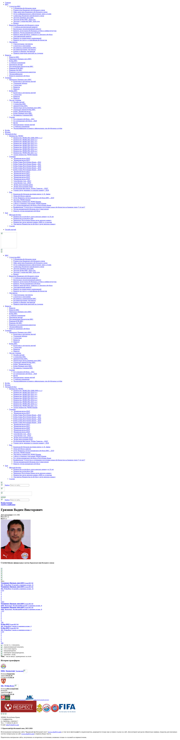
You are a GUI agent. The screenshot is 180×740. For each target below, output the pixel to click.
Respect (16, 23)
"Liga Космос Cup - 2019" (22, 183)
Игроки (7, 132)
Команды (16, 87)
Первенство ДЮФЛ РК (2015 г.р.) (25, 149)
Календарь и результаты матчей (24, 81)
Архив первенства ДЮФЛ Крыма (25, 155)
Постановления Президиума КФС (21, 66)
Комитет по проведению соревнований (27, 38)
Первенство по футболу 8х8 (23, 218)
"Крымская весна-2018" (21, 179)
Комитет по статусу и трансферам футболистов (30, 40)
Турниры (8, 78)
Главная (8, 2)
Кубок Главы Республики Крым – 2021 (27, 164)
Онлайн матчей (18, 102)
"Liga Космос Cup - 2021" (22, 181)
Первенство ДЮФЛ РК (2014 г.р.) (25, 147)
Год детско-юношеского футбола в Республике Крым (32, 205)
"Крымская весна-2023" (21, 160)
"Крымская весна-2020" (21, 175)
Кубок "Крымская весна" (22, 111)
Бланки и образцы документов (24, 51)
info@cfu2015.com (12, 725)
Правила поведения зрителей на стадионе (28, 53)
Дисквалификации (15, 74)
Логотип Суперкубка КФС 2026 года (26, 21)
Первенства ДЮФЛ (16, 136)
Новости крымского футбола (19, 76)
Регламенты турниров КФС (23, 115)
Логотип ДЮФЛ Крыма (21, 200)
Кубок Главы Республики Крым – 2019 (27, 168)
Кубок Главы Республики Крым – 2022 (27, 162)
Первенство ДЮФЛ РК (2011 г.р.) (25, 141)
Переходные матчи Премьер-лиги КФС (27, 108)
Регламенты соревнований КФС (24, 47)
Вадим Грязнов (6, 503)
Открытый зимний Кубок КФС (24, 109)
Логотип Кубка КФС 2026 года (24, 19)
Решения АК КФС (15, 70)
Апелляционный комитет (22, 36)
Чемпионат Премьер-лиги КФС (20, 59)
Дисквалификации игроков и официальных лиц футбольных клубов (37, 128)
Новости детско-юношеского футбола (26, 211)
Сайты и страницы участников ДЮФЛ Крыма (29, 203)
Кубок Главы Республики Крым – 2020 (27, 166)
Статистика (17, 85)
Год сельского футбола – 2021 (23, 119)
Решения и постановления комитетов (22, 72)
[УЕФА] (55, 712)
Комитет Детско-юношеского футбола (26, 32)
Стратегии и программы (22, 46)
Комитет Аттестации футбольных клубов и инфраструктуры (34, 31)
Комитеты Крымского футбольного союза (24, 25)
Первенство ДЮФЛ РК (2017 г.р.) (25, 153)
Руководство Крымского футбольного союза (29, 10)
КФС (7, 4)
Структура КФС (15, 6)
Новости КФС (14, 57)
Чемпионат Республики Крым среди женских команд (32, 220)
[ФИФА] (67, 712)
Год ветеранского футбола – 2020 (25, 121)
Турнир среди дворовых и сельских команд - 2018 (31, 190)
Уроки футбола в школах (22, 196)
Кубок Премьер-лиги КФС (22, 113)
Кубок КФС (13, 61)
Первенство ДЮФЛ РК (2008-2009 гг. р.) (27, 138)
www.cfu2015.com (54, 732)
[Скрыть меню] (1, 497)
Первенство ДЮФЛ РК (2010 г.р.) (25, 139)
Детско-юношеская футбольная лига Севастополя (31, 209)
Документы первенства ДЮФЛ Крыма (27, 201)
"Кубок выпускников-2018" (23, 186)
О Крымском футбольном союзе (24, 8)
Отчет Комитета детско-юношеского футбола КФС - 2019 (33, 198)
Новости (8, 55)
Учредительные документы (23, 44)
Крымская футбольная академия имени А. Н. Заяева (31, 194)
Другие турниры (15, 100)
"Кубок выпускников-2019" (23, 185)
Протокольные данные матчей (24, 124)
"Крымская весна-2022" (21, 171)
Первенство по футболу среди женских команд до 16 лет (33, 216)
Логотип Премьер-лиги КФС (23, 17)
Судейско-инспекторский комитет (25, 27)
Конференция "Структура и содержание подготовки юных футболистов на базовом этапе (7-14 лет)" (49, 207)
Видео (15, 123)
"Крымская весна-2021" (21, 173)
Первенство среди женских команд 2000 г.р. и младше (32, 222)
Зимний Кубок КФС (20, 106)
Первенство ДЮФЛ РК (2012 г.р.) (25, 143)
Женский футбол (15, 215)
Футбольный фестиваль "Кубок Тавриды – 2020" (30, 188)
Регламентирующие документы (24, 49)
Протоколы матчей (16, 64)
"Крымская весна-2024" (21, 158)
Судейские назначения (17, 63)
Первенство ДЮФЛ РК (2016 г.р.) (25, 151)
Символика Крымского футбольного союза (28, 16)
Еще (10, 192)
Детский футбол (11, 134)
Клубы (7, 130)
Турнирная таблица (20, 83)
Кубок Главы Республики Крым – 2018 (27, 170)
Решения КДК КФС (16, 68)
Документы (13, 42)
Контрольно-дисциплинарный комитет (27, 29)
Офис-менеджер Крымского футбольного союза (30, 12)
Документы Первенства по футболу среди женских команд (34, 224)
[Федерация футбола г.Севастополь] (46, 712)
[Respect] (18, 712)
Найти (7, 485)
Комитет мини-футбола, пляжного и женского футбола (32, 34)
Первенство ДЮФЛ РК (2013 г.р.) (25, 145)
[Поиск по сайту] (1, 482)
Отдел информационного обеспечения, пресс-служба (32, 14)
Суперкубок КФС (19, 104)
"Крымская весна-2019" (21, 177)
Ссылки (12, 117)
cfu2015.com (5, 505)
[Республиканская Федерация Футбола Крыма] (39, 712)
